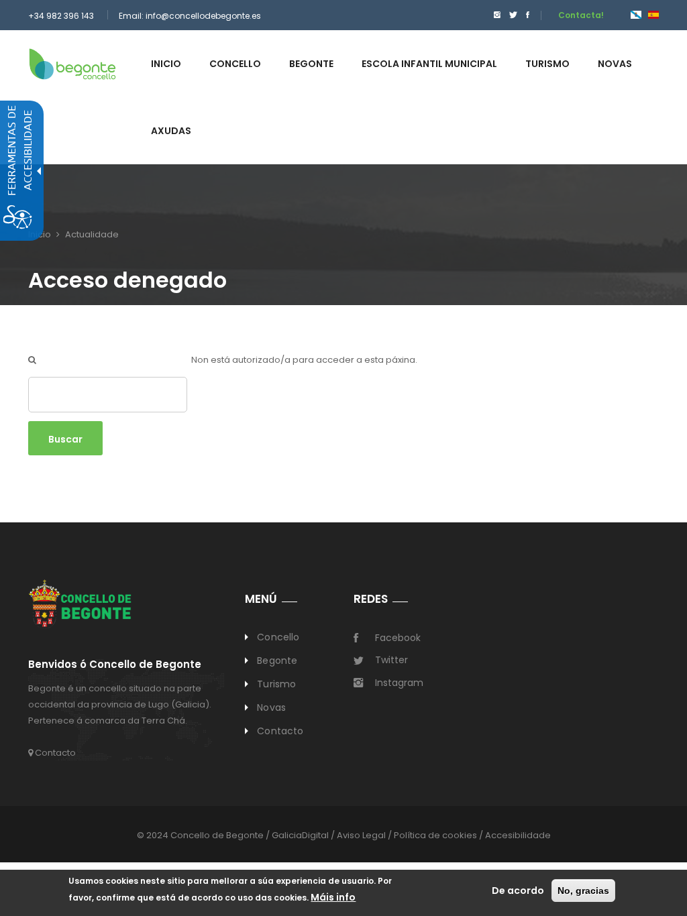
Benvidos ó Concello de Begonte (114, 665)
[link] (72, 63)
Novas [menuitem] (615, 63)
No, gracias (583, 890)
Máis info (333, 897)
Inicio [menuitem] (166, 63)
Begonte (277, 660)
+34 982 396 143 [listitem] (61, 15)
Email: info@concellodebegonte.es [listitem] (190, 15)
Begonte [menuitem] (311, 63)
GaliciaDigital (300, 835)
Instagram (399, 682)
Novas (271, 707)
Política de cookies (435, 835)
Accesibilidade (518, 835)
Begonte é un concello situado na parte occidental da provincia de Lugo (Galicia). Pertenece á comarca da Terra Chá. (119, 704)
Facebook (398, 637)
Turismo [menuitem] (547, 63)
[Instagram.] (497, 15)
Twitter (391, 660)
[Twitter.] (513, 15)
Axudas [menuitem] (171, 130)
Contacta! (581, 15)
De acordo (518, 890)
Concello (278, 637)
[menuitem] (493, 15)
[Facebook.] (527, 15)
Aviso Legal (361, 835)
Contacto (54, 752)
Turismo (276, 684)
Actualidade (92, 234)
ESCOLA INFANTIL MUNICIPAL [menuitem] (429, 63)
